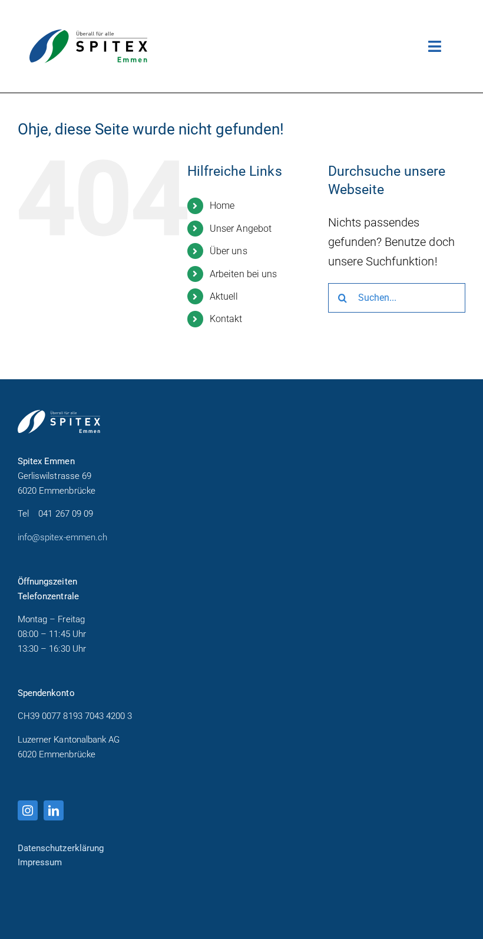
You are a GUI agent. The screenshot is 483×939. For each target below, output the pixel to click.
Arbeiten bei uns (243, 274)
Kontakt (226, 318)
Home (222, 205)
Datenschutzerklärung (61, 848)
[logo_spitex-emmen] (88, 35)
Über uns (228, 251)
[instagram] (28, 810)
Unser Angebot (241, 228)
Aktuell (224, 296)
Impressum (40, 862)
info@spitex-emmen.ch (62, 537)
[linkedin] (54, 810)
